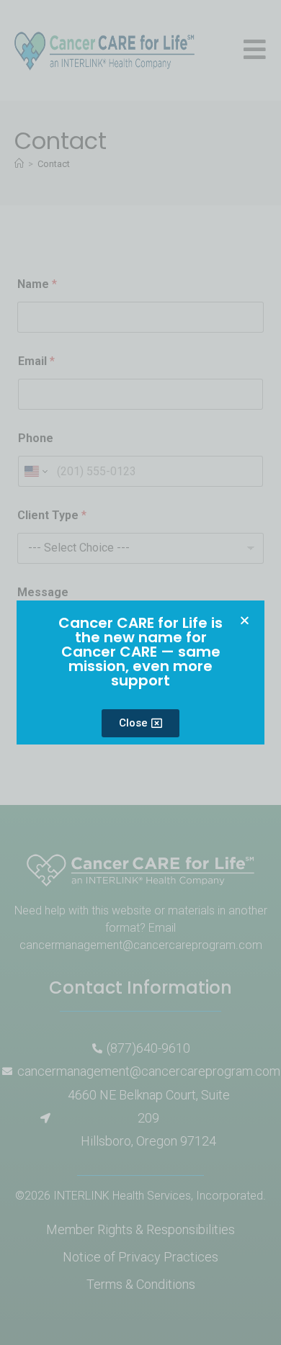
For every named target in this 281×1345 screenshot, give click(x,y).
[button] (244, 620)
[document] (140, 672)
